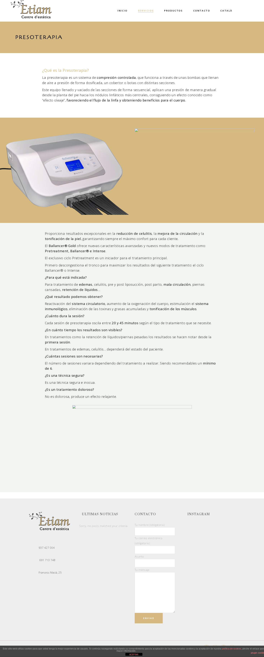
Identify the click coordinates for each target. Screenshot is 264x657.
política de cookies (231, 648)
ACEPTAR (133, 654)
